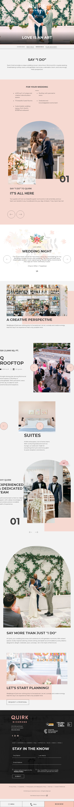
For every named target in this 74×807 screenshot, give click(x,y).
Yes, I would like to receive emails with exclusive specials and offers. (47, 770)
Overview (21, 47)
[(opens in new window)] (50, 724)
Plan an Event (51, 46)
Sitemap (50, 786)
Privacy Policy (18, 771)
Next (64, 22)
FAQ (35, 742)
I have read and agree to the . (23, 770)
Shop (14, 742)
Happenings (21, 742)
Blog (48, 742)
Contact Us (41, 742)
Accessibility (21, 786)
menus (17, 108)
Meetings (30, 46)
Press (59, 742)
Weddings (40, 47)
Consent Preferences (59, 786)
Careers (29, 742)
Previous (10, 22)
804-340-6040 (15, 729)
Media (54, 742)
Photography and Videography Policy (36, 786)
